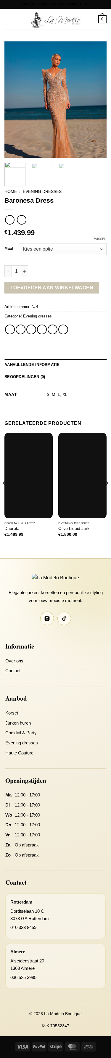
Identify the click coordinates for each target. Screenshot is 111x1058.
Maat (8, 248)
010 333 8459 (23, 927)
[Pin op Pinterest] (52, 329)
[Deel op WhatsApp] (10, 329)
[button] (8, 19)
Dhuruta (12, 528)
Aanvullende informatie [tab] (32, 364)
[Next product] (9, 219)
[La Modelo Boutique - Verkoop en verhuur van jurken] (55, 19)
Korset (11, 712)
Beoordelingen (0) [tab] (24, 377)
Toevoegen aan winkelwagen (52, 287)
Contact (12, 670)
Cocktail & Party (21, 732)
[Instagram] (47, 618)
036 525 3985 (23, 977)
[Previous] (14, 100)
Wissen (100, 239)
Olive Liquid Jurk (73, 528)
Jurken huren (18, 722)
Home (10, 191)
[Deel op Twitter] (31, 329)
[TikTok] (64, 618)
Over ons (14, 660)
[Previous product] (21, 219)
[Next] (97, 100)
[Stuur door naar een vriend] (42, 329)
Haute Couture (19, 752)
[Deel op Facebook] (20, 329)
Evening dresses (42, 191)
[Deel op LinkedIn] (63, 329)
